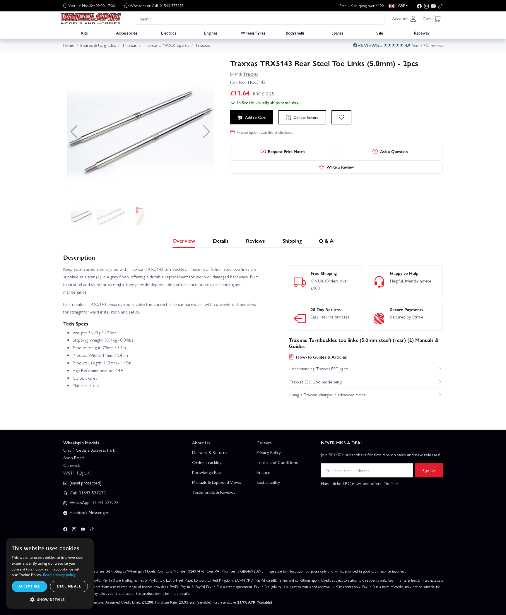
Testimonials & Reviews (213, 492)
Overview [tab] (183, 240)
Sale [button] (379, 32)
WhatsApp (157, 5)
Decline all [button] (69, 586)
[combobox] (259, 18)
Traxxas (250, 74)
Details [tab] (221, 240)
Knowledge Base (207, 472)
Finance (263, 472)
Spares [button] (337, 32)
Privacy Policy (269, 452)
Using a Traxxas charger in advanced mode (327, 395)
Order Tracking (206, 462)
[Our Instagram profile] (426, 5)
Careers (264, 442)
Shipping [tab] (292, 240)
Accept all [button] (29, 586)
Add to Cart (255, 117)
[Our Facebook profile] (419, 5)
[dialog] (50, 573)
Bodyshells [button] (295, 32)
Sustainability (268, 482)
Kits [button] (84, 32)
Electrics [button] (168, 32)
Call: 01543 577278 (87, 492)
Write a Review (340, 167)
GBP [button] (401, 5)
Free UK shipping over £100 (362, 5)
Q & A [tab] (326, 240)
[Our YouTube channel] (433, 5)
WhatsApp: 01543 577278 (94, 502)
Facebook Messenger (89, 512)
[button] (404, 18)
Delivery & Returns (209, 452)
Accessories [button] (126, 32)
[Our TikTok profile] (440, 5)
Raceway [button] (422, 32)
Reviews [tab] (255, 240)
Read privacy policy (59, 574)
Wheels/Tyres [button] (253, 32)
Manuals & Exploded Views (216, 482)
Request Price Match (286, 151)
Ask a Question (394, 151)
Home (68, 45)
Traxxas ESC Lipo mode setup (316, 382)
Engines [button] (211, 32)
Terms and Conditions (277, 462)
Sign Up (429, 470)
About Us (201, 442)
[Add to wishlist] (341, 117)
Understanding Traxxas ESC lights (318, 368)
